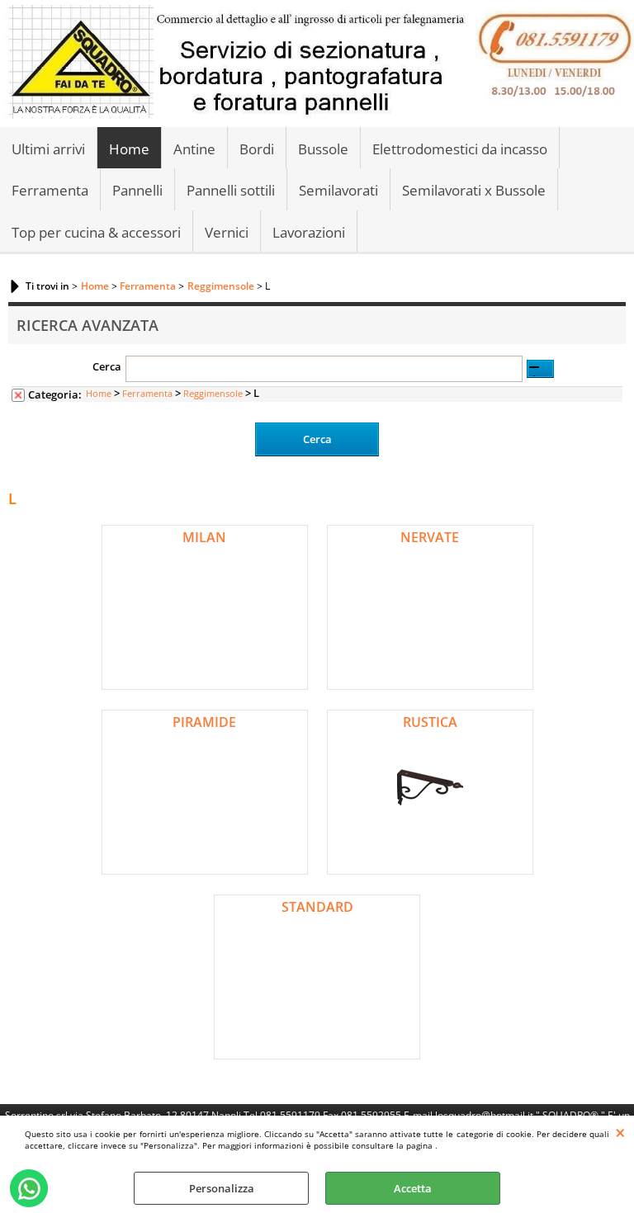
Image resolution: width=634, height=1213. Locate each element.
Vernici (226, 232)
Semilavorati (338, 190)
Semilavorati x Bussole (474, 190)
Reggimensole (213, 393)
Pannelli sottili (231, 190)
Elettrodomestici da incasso (459, 148)
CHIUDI (620, 1132)
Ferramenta (50, 190)
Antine (194, 148)
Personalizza (221, 1188)
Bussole (323, 148)
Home (129, 148)
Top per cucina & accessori (96, 232)
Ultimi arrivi (48, 148)
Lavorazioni (308, 232)
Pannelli (137, 190)
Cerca (106, 366)
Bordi (256, 148)
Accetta (413, 1188)
